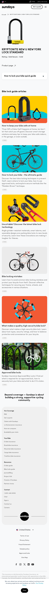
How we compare (10, 428)
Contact (7, 490)
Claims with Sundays (11, 421)
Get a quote (37, 7)
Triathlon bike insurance (12, 456)
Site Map (24, 557)
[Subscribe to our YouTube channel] (32, 564)
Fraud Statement (24, 544)
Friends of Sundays (10, 480)
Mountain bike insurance (12, 449)
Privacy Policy (24, 540)
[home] (7, 7)
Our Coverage (9, 411)
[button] (45, 7)
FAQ (5, 414)
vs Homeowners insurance (13, 425)
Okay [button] (24, 590)
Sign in (6, 500)
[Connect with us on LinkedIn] (28, 564)
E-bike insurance (9, 441)
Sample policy (24, 549)
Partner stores (9, 483)
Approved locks (24, 553)
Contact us (8, 504)
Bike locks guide (9, 469)
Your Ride (7, 438)
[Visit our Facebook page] (16, 564)
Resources (7, 462)
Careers (7, 507)
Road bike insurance (11, 445)
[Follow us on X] (24, 564)
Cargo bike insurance (11, 452)
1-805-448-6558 (10, 493)
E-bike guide (8, 465)
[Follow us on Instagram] (20, 564)
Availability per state (11, 432)
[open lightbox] (24, 30)
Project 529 (8, 476)
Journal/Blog (8, 473)
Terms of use (24, 536)
